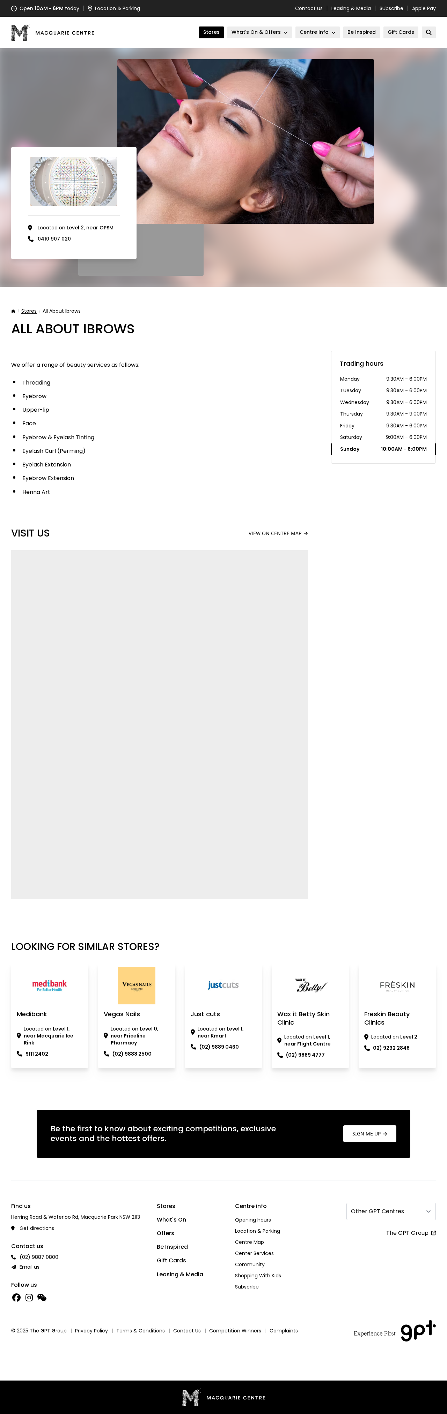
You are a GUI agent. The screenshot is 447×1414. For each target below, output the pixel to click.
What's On (171, 1219)
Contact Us (187, 1330)
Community (250, 1264)
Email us (29, 1266)
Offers (165, 1233)
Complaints (284, 1330)
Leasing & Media (351, 8)
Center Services (254, 1253)
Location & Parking (257, 1230)
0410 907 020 (54, 238)
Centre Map (249, 1242)
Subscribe (391, 8)
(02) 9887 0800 (39, 1257)
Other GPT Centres (377, 1211)
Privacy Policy (91, 1330)
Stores (29, 311)
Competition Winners (235, 1330)
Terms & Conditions (140, 1330)
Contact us (309, 8)
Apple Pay (424, 8)
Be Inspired (172, 1247)
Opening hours (253, 1219)
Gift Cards (171, 1260)
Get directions (37, 1228)
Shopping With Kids (258, 1275)
